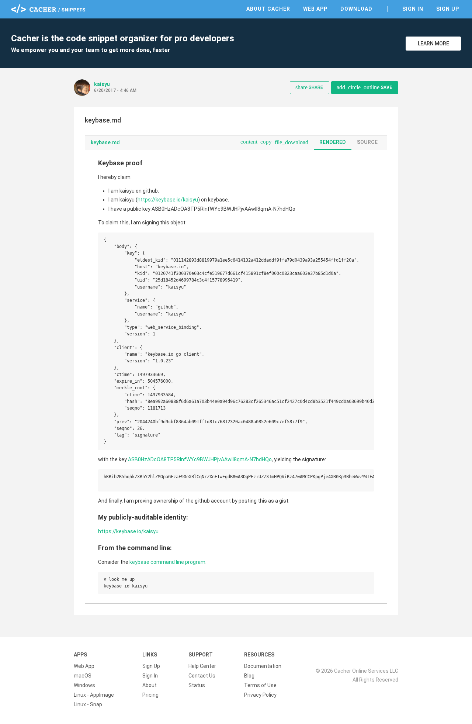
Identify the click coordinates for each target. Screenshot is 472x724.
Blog (249, 676)
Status (196, 685)
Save (364, 87)
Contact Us (201, 676)
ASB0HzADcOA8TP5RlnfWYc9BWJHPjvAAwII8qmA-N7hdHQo (200, 459)
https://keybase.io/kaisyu (168, 200)
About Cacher (268, 9)
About (149, 685)
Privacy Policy (260, 695)
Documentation (262, 666)
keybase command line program (167, 562)
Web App (315, 9)
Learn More (433, 43)
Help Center (202, 666)
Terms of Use (260, 685)
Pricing (150, 695)
